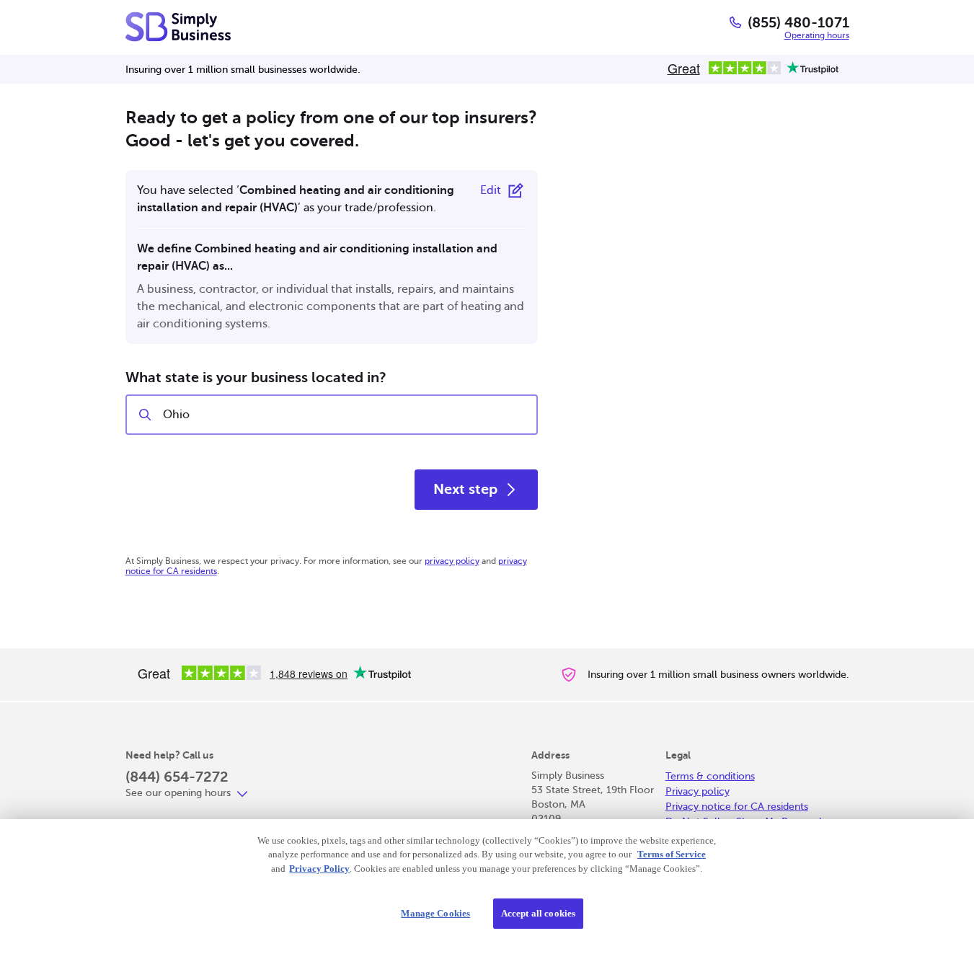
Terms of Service (671, 854)
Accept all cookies (538, 913)
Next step (465, 489)
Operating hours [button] (816, 35)
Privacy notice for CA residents (736, 806)
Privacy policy (697, 791)
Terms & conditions (710, 776)
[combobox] (343, 414)
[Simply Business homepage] (178, 27)
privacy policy (452, 561)
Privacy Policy (319, 868)
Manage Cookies (435, 913)
